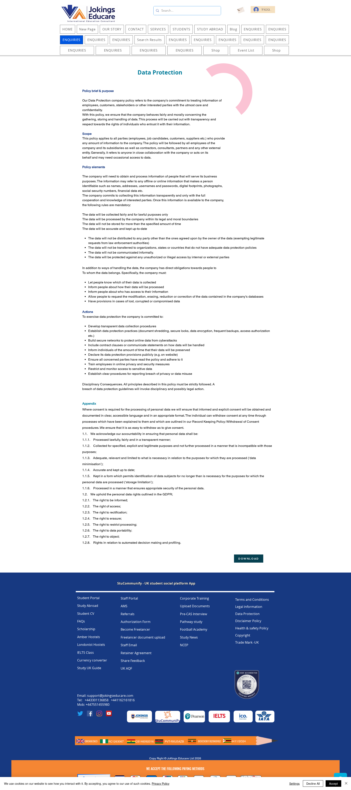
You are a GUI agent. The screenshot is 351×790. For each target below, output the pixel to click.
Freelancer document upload (143, 637)
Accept (333, 783)
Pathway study (191, 621)
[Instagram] (99, 713)
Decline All (313, 783)
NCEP (184, 645)
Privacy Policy (160, 783)
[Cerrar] (346, 783)
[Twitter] (80, 713)
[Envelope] (240, 9)
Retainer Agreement (136, 653)
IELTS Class (85, 652)
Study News (189, 637)
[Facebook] (90, 713)
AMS (124, 606)
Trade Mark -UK (247, 642)
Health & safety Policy (251, 628)
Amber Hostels (88, 637)
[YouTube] (109, 713)
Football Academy (193, 629)
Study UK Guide (89, 668)
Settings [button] (294, 783)
